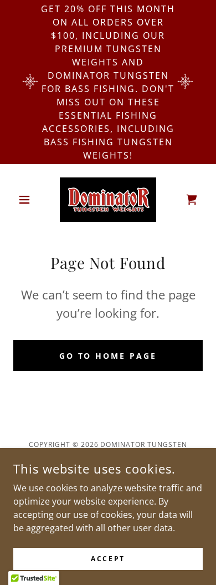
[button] (27, 200)
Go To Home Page (108, 355)
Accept (108, 558)
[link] (108, 199)
